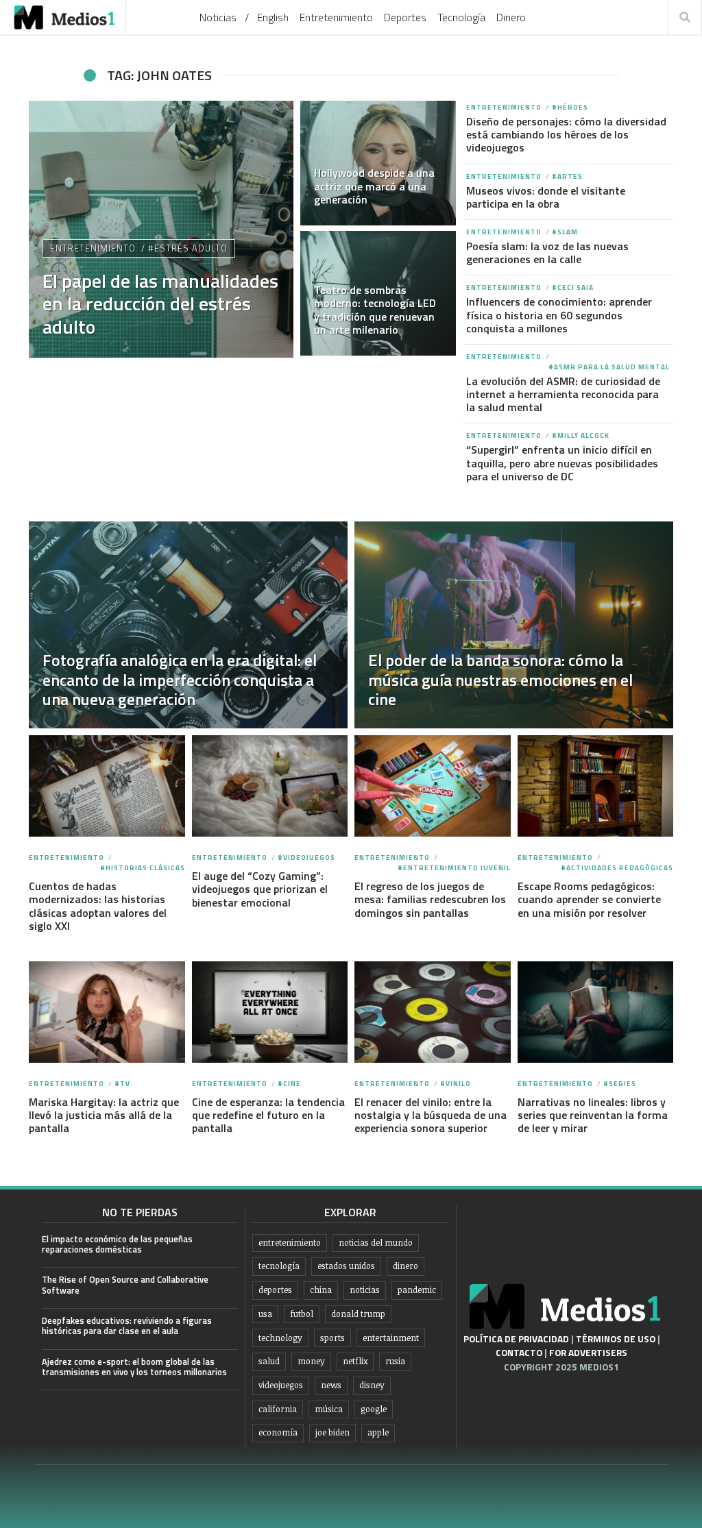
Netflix (355, 1361)
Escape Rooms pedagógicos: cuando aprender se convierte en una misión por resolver (589, 899)
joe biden (332, 1432)
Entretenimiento (336, 17)
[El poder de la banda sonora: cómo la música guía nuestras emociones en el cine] (513, 624)
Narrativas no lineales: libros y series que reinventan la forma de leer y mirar (593, 1115)
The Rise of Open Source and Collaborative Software (125, 1284)
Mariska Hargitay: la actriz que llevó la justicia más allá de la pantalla (104, 1115)
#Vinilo (455, 1084)
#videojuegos (306, 857)
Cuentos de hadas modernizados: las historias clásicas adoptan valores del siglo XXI (98, 906)
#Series (619, 1084)
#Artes (567, 176)
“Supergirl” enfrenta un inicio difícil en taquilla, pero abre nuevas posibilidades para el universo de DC (562, 462)
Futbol (301, 1314)
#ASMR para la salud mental (609, 367)
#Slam (565, 232)
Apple (378, 1432)
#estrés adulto (188, 248)
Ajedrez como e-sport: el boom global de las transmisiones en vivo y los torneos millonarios (134, 1367)
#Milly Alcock (580, 435)
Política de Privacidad (516, 1339)
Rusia (395, 1361)
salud (269, 1361)
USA (265, 1314)
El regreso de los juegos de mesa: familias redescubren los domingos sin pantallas (430, 899)
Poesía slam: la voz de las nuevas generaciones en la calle (547, 252)
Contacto (519, 1352)
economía (278, 1432)
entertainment (391, 1338)
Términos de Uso (615, 1339)
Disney (372, 1385)
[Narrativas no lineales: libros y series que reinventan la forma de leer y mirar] (595, 1012)
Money (311, 1361)
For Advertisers (588, 1352)
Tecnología (461, 17)
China (321, 1290)
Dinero (511, 17)
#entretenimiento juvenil (454, 868)
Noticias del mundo (376, 1242)
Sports (332, 1338)
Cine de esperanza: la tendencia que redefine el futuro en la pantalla (268, 1115)
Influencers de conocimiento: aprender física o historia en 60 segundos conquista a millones (559, 314)
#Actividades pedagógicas (617, 868)
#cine (289, 1084)
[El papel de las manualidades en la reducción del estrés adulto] (161, 229)
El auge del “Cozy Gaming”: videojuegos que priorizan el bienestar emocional (260, 888)
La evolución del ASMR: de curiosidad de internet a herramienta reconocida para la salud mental (563, 394)
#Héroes (570, 107)
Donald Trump (358, 1314)
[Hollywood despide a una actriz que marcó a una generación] (378, 163)
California (277, 1409)
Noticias (218, 17)
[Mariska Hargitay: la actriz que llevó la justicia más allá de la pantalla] (106, 1012)
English (273, 17)
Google (374, 1409)
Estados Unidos (346, 1266)
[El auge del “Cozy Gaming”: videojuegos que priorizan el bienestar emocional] (270, 786)
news (331, 1385)
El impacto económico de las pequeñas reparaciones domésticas (117, 1244)
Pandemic (417, 1290)
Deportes (405, 17)
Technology (280, 1338)
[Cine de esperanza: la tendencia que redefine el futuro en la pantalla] (270, 1012)
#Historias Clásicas (142, 868)
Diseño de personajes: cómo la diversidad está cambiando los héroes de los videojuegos (566, 134)
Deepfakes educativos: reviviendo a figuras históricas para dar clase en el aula (127, 1326)
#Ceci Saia (573, 287)
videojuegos (280, 1385)
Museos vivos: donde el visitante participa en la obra (545, 197)
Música (329, 1409)
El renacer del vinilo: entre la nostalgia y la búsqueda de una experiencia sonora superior (430, 1115)
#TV (122, 1084)
